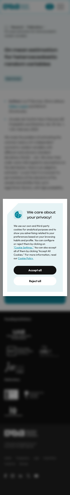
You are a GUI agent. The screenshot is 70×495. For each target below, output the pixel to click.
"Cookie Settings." (24, 247)
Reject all (35, 281)
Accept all (35, 270)
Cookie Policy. (25, 258)
